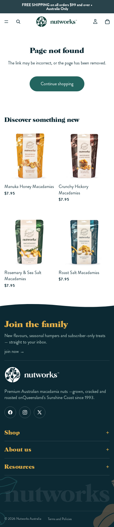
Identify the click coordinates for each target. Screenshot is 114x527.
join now (14, 351)
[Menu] (6, 21)
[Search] (18, 22)
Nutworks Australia (28, 518)
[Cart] (107, 22)
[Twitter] (39, 412)
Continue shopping (57, 84)
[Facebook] (10, 412)
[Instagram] (25, 412)
